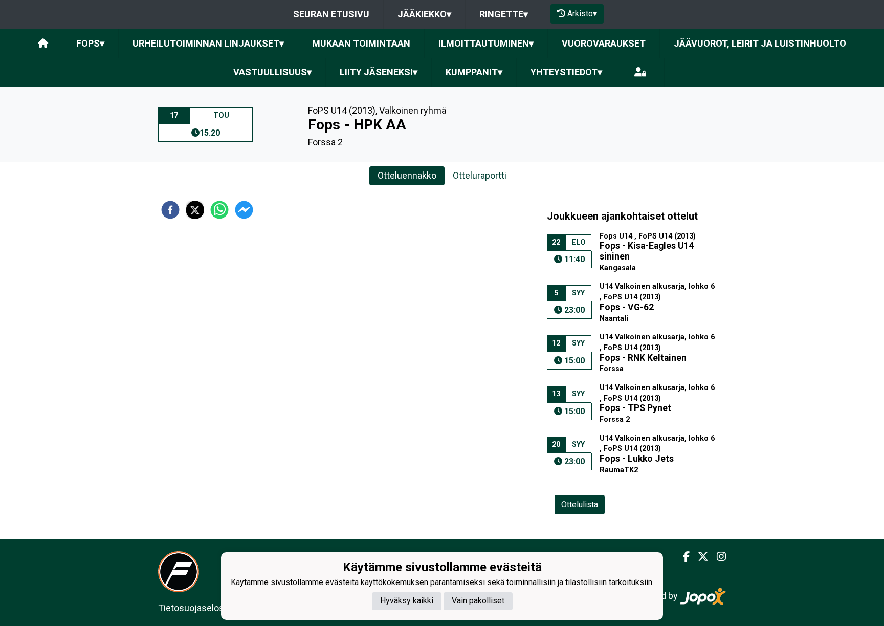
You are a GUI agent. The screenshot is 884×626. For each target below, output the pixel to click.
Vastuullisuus (272, 72)
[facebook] (170, 210)
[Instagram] (717, 557)
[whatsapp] (219, 210)
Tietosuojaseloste (195, 607)
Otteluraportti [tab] (479, 175)
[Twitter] (699, 557)
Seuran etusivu (331, 14)
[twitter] (195, 210)
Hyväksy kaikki (406, 601)
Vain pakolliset (478, 601)
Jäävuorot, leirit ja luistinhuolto (760, 43)
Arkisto (582, 13)
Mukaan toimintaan (361, 43)
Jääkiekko (424, 14)
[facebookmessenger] (244, 210)
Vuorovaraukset (604, 43)
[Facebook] (682, 557)
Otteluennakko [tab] (407, 175)
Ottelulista (579, 504)
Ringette (503, 14)
